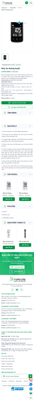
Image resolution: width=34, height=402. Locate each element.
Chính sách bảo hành (7, 356)
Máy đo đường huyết (7, 193)
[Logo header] (6, 3)
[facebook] (12, 289)
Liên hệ (26, 381)
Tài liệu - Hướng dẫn (6, 364)
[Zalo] (31, 389)
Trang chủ (4, 7)
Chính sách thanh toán (7, 358)
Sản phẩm (13, 7)
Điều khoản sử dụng (6, 366)
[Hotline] (31, 380)
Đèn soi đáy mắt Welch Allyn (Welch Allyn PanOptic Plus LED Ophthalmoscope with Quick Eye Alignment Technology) (25, 241)
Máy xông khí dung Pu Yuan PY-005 (8, 241)
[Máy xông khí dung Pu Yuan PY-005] (9, 234)
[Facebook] (31, 384)
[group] (17, 32)
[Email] (31, 393)
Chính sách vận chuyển (8, 361)
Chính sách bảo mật (7, 369)
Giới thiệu (11, 381)
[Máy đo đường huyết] (9, 185)
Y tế (19, 7)
